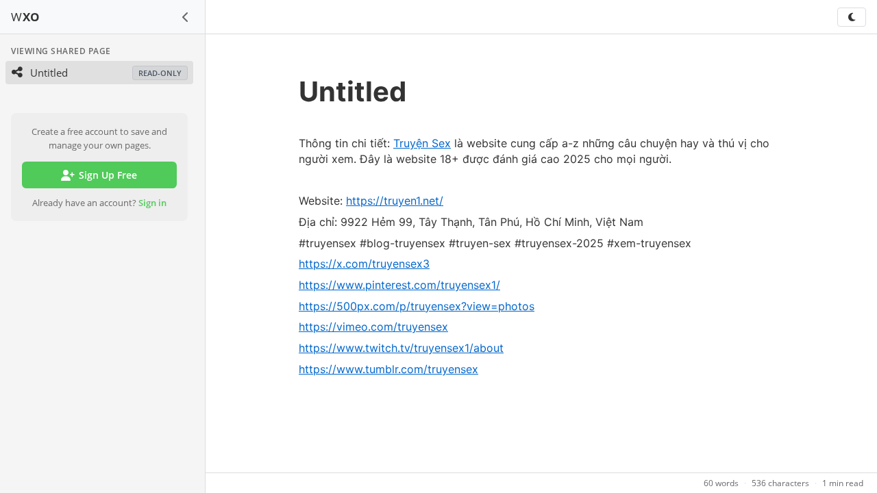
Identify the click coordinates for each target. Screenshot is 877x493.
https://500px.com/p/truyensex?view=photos (416, 306)
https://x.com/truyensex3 (364, 263)
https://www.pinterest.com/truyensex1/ (399, 285)
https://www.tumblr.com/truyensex (388, 369)
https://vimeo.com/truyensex (373, 326)
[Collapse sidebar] (185, 17)
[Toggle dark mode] (851, 17)
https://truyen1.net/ (394, 200)
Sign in (152, 203)
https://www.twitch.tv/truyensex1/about (401, 348)
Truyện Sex (422, 143)
